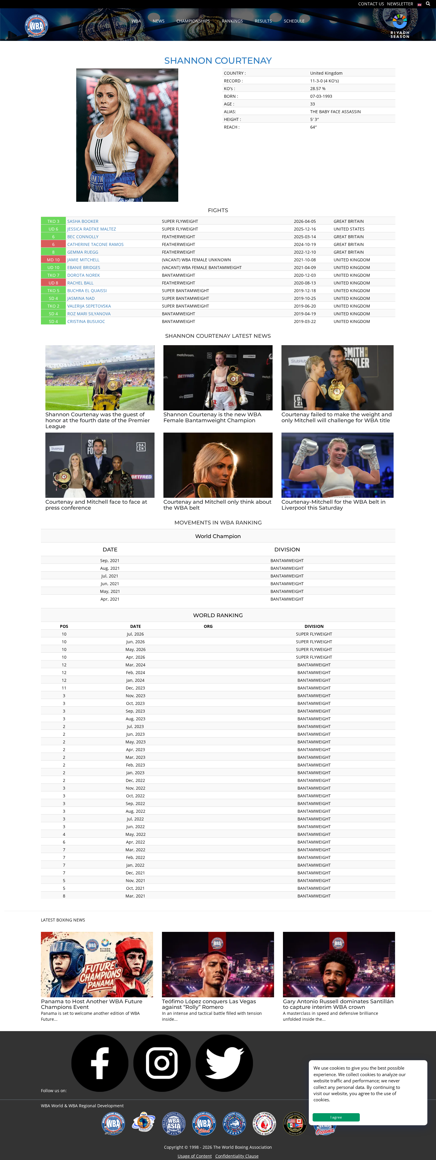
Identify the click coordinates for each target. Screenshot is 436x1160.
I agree (336, 1117)
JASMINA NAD (81, 298)
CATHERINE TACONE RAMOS (95, 244)
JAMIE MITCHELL (83, 260)
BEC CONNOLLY (82, 236)
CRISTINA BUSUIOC (86, 321)
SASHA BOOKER (82, 221)
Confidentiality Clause (237, 1156)
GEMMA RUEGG (82, 252)
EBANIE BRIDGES (83, 267)
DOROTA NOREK (83, 275)
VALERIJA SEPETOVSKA (89, 306)
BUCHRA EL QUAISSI (87, 290)
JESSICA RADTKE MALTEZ (91, 229)
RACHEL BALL (80, 283)
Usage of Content (195, 1156)
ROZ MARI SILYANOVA (89, 313)
